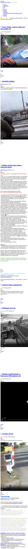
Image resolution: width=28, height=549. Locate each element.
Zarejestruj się (13, 2)
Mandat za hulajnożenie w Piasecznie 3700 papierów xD (11, 375)
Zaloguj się (3, 277)
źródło (2, 71)
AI (3, 8)
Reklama (13, 533)
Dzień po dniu (11, 13)
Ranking (5, 15)
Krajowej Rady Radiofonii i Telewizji (14, 503)
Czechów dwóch (7, 434)
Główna (5, 4)
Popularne (5, 12)
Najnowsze (5, 13)
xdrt (1, 31)
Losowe (5, 14)
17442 (5, 499)
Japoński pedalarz (8, 81)
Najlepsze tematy (18, 13)
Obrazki (5, 9)
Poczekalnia (5, 5)
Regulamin (3, 533)
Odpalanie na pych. (9, 308)
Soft (4, 7)
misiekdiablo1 (4, 311)
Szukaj (4, 2)
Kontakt (8, 533)
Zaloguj (8, 2)
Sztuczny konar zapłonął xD (12, 285)
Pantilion (2, 84)
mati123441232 (4, 170)
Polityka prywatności (20, 533)
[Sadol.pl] (2, 1)
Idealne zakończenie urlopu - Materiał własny (11, 166)
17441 (8, 499)
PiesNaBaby (3, 436)
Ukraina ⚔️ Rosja (6, 18)
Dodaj (2, 2)
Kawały (5, 10)
